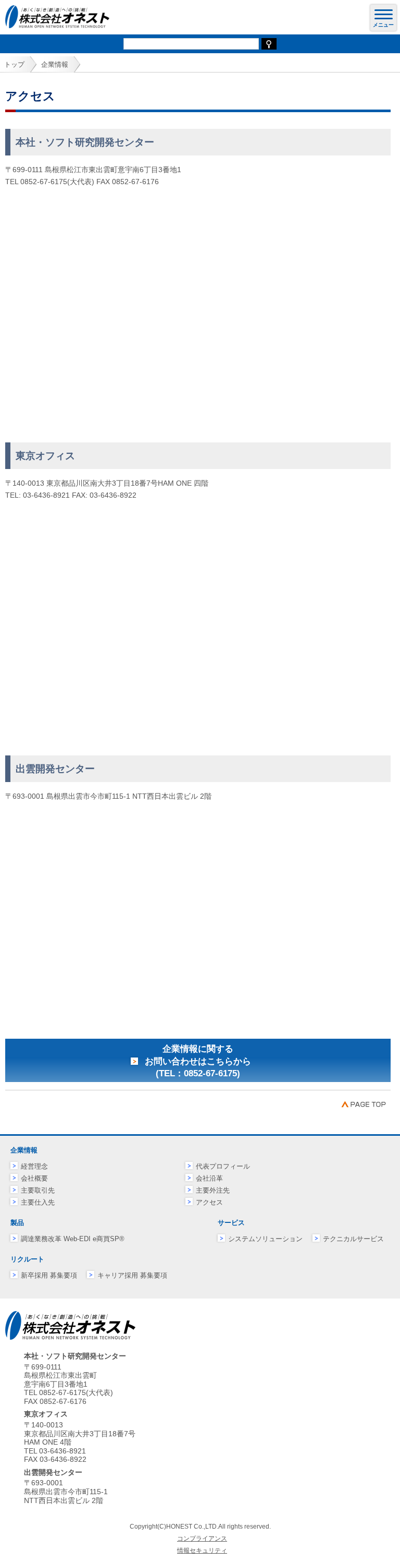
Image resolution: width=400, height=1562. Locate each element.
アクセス (209, 1202)
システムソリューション (265, 1239)
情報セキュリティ (202, 1550)
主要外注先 (213, 1190)
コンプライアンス (202, 1538)
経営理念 (34, 1166)
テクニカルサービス (353, 1239)
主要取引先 (38, 1190)
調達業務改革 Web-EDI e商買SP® (72, 1239)
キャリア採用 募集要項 (132, 1275)
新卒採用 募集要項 (49, 1275)
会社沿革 (209, 1178)
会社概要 (34, 1178)
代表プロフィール (223, 1166)
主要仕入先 (38, 1202)
